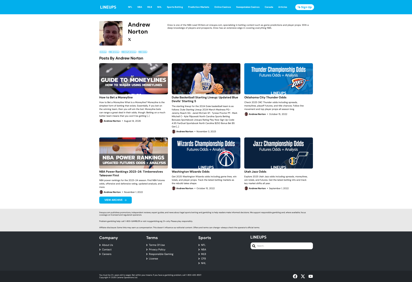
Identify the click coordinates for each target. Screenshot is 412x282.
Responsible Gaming (161, 254)
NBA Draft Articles (129, 52)
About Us (107, 245)
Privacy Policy (157, 249)
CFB (203, 258)
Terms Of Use (157, 245)
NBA (203, 249)
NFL (203, 245)
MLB (203, 254)
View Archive (113, 200)
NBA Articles (114, 52)
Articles (103, 52)
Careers (106, 254)
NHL (203, 263)
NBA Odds (143, 52)
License (153, 258)
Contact (107, 249)
